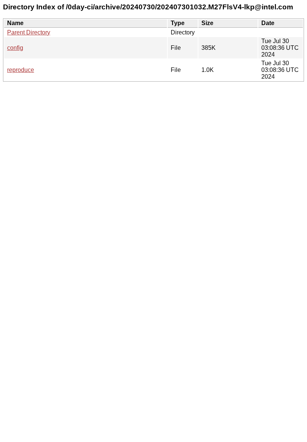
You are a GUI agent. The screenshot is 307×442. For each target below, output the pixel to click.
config (15, 48)
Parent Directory (28, 32)
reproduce (20, 70)
